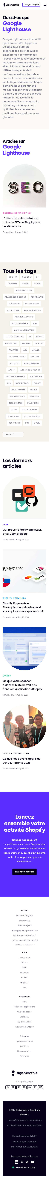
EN (8, 1087)
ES (24, 1087)
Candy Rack (24, 957)
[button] (44, 4)
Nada (24, 967)
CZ (40, 1087)
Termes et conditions (32, 1125)
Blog (24, 1002)
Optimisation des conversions (24, 940)
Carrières (24, 1046)
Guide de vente (24, 1022)
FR (13, 1087)
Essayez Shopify (31, 5)
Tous (24, 987)
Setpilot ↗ (24, 982)
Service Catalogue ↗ (24, 944)
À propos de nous (25, 1041)
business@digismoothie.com (24, 1156)
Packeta (24, 977)
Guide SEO (24, 1017)
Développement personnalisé (24, 930)
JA (29, 1087)
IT (35, 1087)
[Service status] (24, 1167)
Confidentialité (14, 1125)
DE (19, 1087)
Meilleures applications (24, 1007)
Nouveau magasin (24, 915)
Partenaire (24, 1056)
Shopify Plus (24, 920)
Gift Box (24, 962)
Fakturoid (24, 972)
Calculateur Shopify (24, 1027)
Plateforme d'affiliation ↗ (24, 935)
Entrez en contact (24, 871)
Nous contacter (24, 1051)
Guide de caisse (24, 1012)
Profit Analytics (24, 925)
